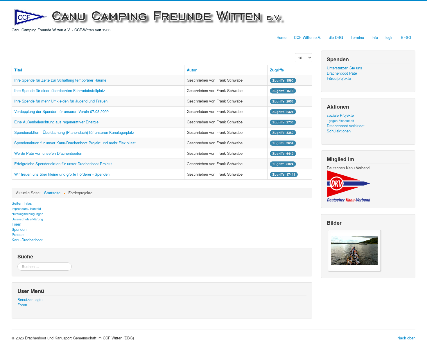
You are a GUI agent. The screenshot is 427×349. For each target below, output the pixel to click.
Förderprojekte (339, 78)
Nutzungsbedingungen (27, 213)
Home (281, 37)
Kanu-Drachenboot (27, 239)
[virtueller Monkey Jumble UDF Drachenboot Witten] (354, 250)
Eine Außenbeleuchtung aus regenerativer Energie (56, 122)
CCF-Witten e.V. (307, 37)
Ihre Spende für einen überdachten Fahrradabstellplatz (59, 90)
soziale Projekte (340, 115)
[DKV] (348, 185)
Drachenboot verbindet (346, 125)
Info (375, 37)
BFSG (406, 37)
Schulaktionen (339, 131)
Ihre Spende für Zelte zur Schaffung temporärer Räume (60, 80)
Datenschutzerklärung (27, 219)
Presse (18, 234)
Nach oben (406, 338)
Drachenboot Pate (342, 73)
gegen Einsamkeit (341, 120)
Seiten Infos (22, 203)
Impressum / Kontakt (26, 208)
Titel (18, 70)
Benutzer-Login (29, 299)
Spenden (19, 229)
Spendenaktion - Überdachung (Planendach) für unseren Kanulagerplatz (74, 132)
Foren (16, 224)
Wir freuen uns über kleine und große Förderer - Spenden (62, 174)
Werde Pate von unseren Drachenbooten (48, 153)
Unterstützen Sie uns (344, 68)
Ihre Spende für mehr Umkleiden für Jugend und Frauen (60, 101)
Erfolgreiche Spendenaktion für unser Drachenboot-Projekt (63, 163)
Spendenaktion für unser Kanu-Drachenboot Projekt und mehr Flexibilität (75, 142)
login (389, 37)
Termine (357, 37)
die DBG (336, 37)
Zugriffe (277, 70)
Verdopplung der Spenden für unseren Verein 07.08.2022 (61, 111)
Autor (192, 70)
